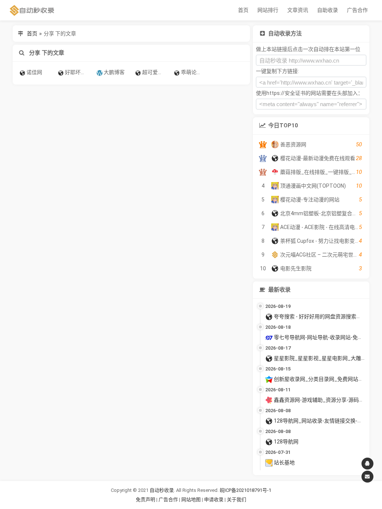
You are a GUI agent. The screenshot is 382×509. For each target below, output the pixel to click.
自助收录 (327, 10)
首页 (243, 10)
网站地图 (191, 499)
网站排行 (267, 10)
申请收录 (213, 499)
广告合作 (357, 10)
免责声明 (145, 499)
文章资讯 (297, 10)
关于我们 (236, 499)
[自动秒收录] (32, 10)
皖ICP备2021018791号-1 (245, 490)
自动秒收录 (162, 490)
